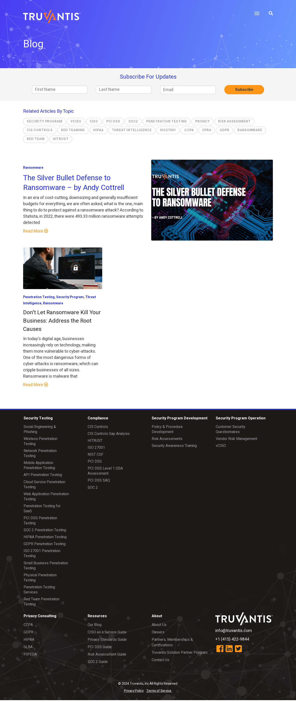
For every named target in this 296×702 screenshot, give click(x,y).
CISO (94, 121)
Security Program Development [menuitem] (179, 418)
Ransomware (249, 130)
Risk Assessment (234, 121)
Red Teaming (73, 130)
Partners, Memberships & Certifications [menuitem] (172, 642)
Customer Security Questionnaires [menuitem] (230, 429)
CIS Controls (40, 130)
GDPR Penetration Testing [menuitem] (45, 544)
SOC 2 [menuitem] (93, 487)
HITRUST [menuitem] (95, 440)
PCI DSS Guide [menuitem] (100, 647)
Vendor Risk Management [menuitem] (236, 439)
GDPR (224, 130)
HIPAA (98, 130)
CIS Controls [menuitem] (98, 427)
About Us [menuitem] (159, 625)
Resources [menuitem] (97, 616)
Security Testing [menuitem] (38, 418)
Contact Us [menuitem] (160, 660)
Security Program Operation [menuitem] (240, 418)
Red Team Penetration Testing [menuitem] (41, 601)
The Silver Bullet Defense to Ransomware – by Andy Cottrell (73, 182)
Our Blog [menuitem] (95, 625)
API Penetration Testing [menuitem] (43, 475)
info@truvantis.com (233, 631)
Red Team (36, 139)
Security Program (44, 121)
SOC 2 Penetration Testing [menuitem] (45, 530)
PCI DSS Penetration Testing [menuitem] (40, 520)
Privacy (202, 121)
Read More (33, 231)
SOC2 (133, 121)
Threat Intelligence (132, 130)
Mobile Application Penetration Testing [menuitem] (39, 465)
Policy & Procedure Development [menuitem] (167, 429)
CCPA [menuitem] (28, 625)
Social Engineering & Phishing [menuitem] (40, 429)
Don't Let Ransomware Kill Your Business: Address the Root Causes (62, 320)
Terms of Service (159, 690)
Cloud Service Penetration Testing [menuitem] (44, 484)
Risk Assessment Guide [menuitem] (107, 654)
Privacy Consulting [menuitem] (40, 616)
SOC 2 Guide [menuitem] (98, 662)
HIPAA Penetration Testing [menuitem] (45, 537)
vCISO (76, 121)
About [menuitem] (157, 616)
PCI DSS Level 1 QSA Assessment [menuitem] (105, 471)
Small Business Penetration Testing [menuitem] (46, 565)
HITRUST (61, 139)
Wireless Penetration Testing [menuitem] (40, 441)
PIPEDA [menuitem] (30, 654)
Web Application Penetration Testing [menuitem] (46, 496)
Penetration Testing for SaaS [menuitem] (42, 508)
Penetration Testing (166, 121)
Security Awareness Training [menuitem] (174, 446)
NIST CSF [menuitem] (95, 454)
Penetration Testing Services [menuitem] (39, 589)
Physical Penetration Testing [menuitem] (40, 577)
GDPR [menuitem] (28, 632)
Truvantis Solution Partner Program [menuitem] (179, 652)
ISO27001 (168, 130)
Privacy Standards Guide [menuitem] (107, 639)
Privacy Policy (134, 690)
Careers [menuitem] (158, 632)
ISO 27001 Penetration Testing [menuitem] (42, 553)
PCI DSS (113, 121)
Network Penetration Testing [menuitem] (40, 453)
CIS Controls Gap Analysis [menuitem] (109, 433)
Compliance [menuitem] (98, 418)
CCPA (189, 130)
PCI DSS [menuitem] (95, 461)
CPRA (206, 130)
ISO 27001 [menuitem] (96, 447)
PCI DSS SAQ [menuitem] (99, 480)
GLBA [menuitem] (28, 647)
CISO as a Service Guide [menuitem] (107, 632)
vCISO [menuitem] (221, 446)
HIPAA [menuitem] (29, 639)
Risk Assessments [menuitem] (167, 439)
